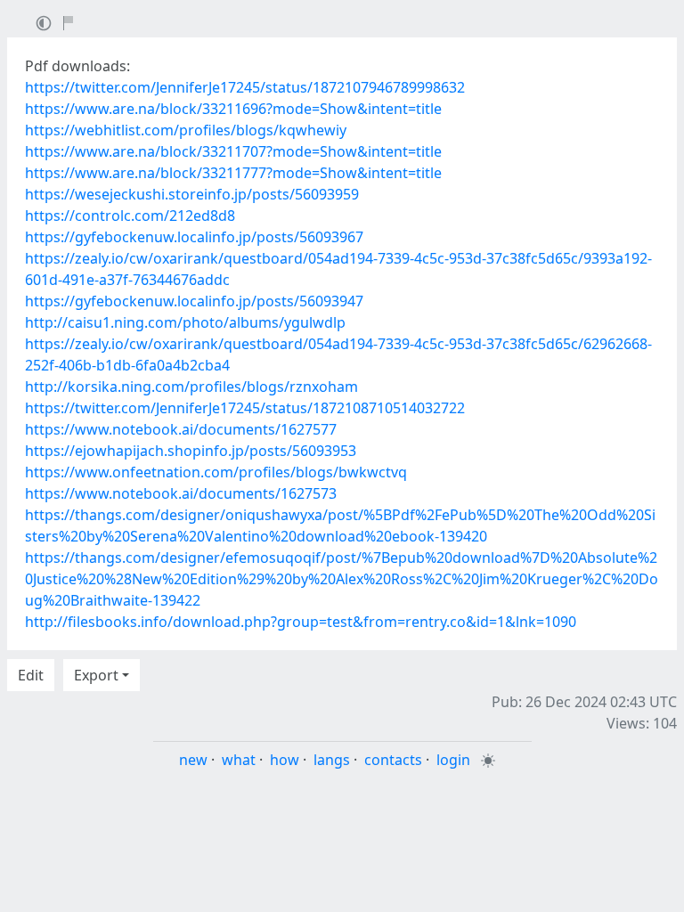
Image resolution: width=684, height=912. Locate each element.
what (239, 760)
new (193, 760)
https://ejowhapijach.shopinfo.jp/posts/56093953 (190, 450)
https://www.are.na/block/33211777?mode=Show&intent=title (233, 173)
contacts (393, 760)
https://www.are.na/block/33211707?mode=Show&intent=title (233, 151)
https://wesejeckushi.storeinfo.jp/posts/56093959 (192, 194)
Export (96, 675)
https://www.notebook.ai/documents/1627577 (181, 429)
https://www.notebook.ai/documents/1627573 (181, 493)
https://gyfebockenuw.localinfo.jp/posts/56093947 (194, 301)
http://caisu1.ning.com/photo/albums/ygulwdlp (185, 322)
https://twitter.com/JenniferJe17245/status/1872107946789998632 (245, 87)
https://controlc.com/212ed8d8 (130, 215)
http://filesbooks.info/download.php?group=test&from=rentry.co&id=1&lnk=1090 (300, 621)
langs (332, 760)
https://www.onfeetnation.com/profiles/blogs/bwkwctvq (216, 472)
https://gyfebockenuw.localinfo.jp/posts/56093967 (194, 237)
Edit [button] (31, 675)
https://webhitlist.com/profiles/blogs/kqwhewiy (185, 130)
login (453, 760)
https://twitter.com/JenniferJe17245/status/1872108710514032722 (245, 408)
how (284, 760)
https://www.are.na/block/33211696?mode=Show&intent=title (233, 108)
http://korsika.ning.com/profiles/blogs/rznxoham (191, 386)
